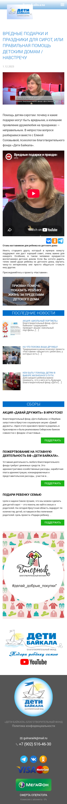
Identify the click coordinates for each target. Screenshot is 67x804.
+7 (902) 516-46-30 (35, 744)
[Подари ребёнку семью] (33, 665)
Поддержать (52, 440)
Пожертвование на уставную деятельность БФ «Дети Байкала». (31, 454)
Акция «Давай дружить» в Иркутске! (33, 412)
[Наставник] (26, 304)
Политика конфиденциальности (33, 726)
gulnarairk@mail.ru (35, 738)
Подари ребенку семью (22, 494)
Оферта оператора (33, 795)
